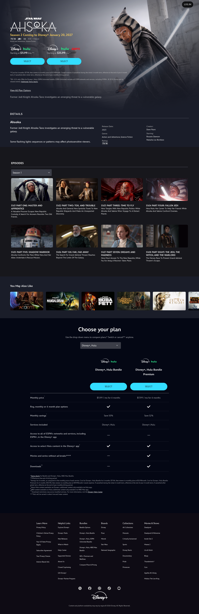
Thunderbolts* (149, 562)
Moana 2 (147, 544)
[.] (80, 588)
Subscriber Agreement (44, 550)
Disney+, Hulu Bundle (87, 533)
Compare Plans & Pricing (88, 565)
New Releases (63, 539)
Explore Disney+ (63, 527)
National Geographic (108, 550)
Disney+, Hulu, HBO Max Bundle (88, 549)
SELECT (27, 61)
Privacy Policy (41, 527)
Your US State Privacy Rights (43, 543)
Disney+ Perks (63, 533)
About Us (61, 562)
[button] (67, 523)
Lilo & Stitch (148, 550)
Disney (103, 527)
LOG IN (187, 4)
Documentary (127, 556)
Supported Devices (64, 556)
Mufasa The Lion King (151, 579)
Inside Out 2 (148, 539)
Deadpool (147, 527)
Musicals (126, 533)
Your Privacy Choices (43, 556)
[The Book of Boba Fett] (97, 301)
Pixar (103, 533)
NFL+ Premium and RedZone (86, 557)
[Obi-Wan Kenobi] (169, 301)
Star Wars (104, 544)
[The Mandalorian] (62, 301)
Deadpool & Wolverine (152, 533)
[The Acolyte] (26, 301)
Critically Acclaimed (130, 539)
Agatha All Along (150, 573)
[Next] (194, 301)
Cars (145, 567)
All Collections (128, 527)
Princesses (126, 567)
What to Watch (63, 544)
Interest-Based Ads (42, 562)
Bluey (146, 556)
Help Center (62, 550)
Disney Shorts (127, 550)
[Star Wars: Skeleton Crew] (133, 301)
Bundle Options (85, 527)
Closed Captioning (64, 567)
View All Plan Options (20, 90)
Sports (125, 544)
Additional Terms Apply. (29, 82)
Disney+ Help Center (95, 492)
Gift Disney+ (62, 573)
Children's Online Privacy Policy (44, 534)
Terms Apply (35, 476)
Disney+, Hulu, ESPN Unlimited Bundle (87, 540)
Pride (124, 562)
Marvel (103, 539)
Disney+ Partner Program (66, 579)
